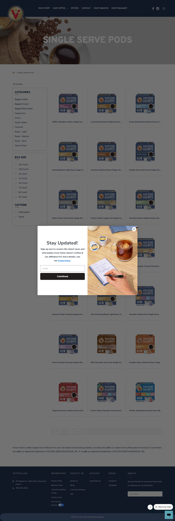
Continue (62, 276)
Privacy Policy (64, 260)
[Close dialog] (134, 229)
